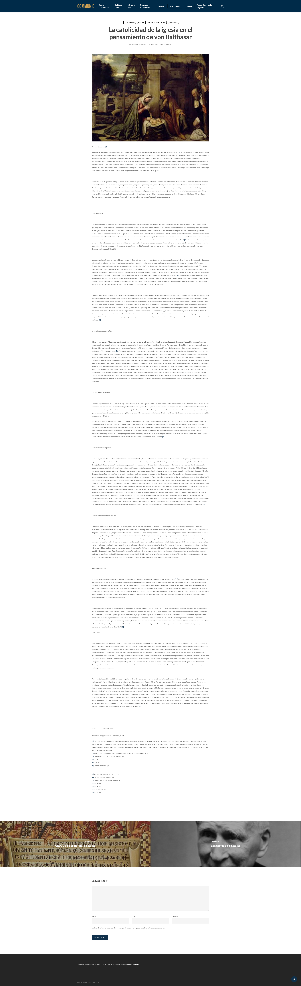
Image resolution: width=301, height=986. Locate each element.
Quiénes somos (118, 6)
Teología (173, 22)
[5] (100, 320)
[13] (140, 706)
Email (134, 916)
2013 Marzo (130, 22)
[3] (185, 240)
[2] (180, 165)
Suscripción (175, 6)
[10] (203, 505)
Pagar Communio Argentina (204, 6)
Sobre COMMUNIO (104, 6)
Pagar (189, 6)
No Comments (165, 44)
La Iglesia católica (157, 22)
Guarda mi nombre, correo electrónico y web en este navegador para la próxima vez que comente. (129, 928)
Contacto (161, 6)
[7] (185, 372)
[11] (176, 579)
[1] (106, 147)
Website (175, 916)
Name (94, 916)
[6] (117, 351)
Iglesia (141, 22)
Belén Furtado (133, 964)
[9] (189, 459)
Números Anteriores (145, 6)
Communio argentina (138, 44)
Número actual (131, 6)
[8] (163, 437)
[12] (122, 627)
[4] (178, 275)
